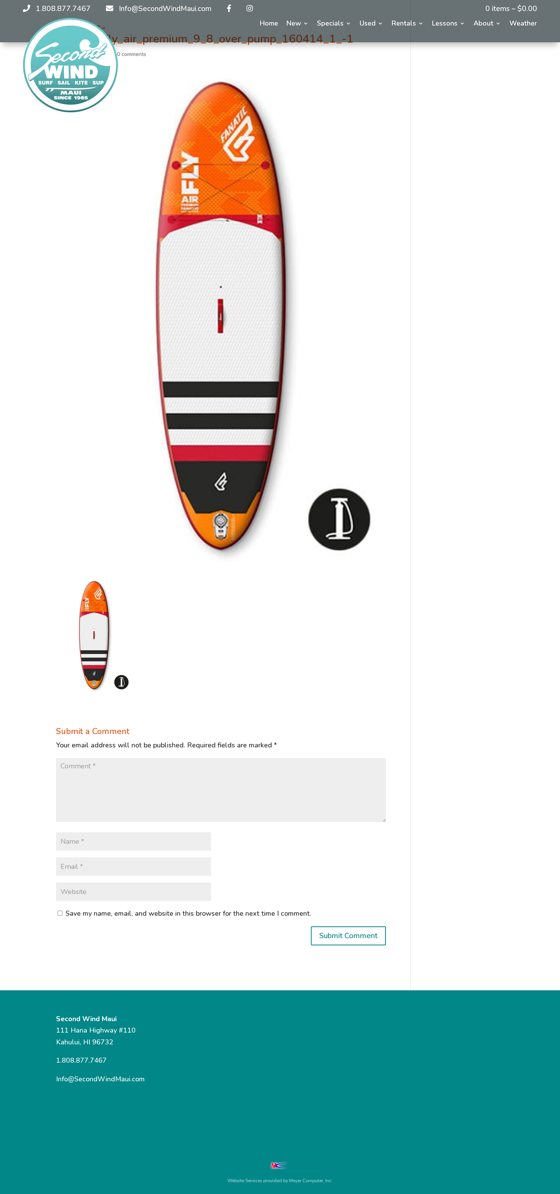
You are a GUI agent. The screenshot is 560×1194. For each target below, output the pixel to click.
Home (269, 24)
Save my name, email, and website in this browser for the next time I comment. (188, 913)
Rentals (404, 24)
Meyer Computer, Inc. (311, 1181)
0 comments (131, 54)
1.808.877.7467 (81, 1060)
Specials (330, 24)
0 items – (511, 9)
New (293, 24)
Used (368, 24)
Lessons (445, 24)
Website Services (244, 1181)
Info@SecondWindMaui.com (100, 1079)
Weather (523, 24)
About (483, 24)
